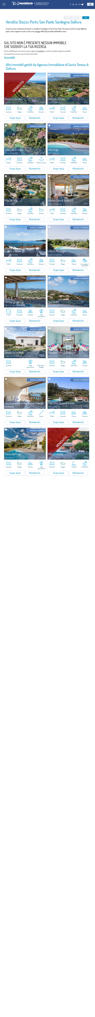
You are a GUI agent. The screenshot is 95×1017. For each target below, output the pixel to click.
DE (76, 4)
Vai (86, 17)
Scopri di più (15, 117)
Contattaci (40, 51)
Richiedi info (34, 117)
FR (80, 4)
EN (73, 4)
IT (70, 4)
